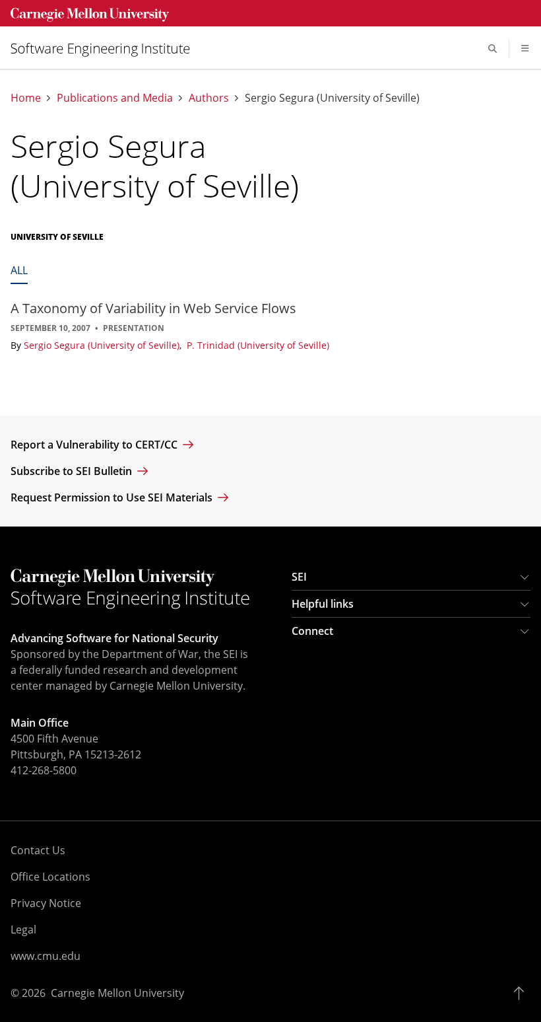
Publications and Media (115, 98)
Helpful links (323, 604)
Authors (209, 98)
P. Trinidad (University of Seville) (258, 345)
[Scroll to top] (522, 993)
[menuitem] (106, 48)
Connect (312, 631)
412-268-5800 (44, 770)
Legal (23, 929)
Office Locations (50, 876)
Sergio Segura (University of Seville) (103, 345)
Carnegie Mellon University (117, 993)
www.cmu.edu (45, 956)
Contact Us (38, 850)
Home (26, 98)
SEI (299, 576)
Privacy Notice (46, 903)
